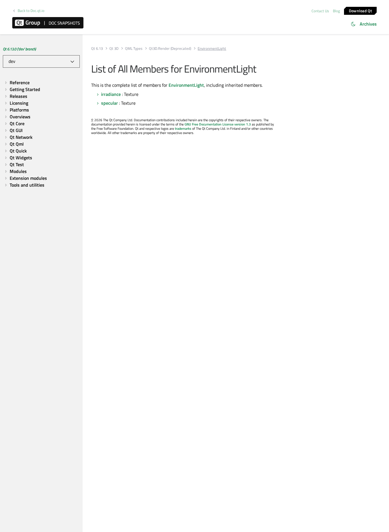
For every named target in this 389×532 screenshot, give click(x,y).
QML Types (133, 48)
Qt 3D (113, 48)
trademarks (183, 128)
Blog (336, 11)
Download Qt (360, 10)
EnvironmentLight (186, 85)
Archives (368, 23)
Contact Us (320, 11)
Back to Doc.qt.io (31, 11)
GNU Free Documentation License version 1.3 (218, 124)
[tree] (41, 133)
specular (109, 103)
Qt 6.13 (97, 48)
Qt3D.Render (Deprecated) (170, 48)
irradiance (111, 94)
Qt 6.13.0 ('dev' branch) (19, 49)
